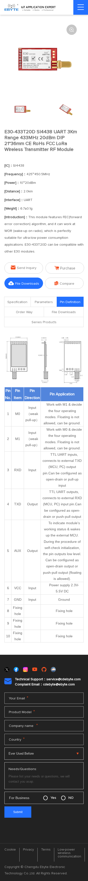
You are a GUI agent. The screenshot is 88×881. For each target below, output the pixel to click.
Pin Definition (70, 302)
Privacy (28, 849)
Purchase (65, 268)
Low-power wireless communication (69, 853)
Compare (64, 283)
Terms (46, 849)
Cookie (10, 849)
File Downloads (23, 283)
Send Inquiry (23, 268)
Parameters (44, 302)
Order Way (24, 312)
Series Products (44, 322)
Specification (17, 302)
